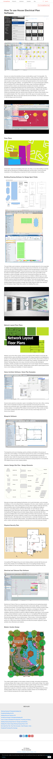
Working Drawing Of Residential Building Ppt (11, 711)
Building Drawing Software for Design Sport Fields (21, 177)
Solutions (21, 1)
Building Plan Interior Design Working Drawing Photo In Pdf (14, 723)
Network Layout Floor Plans (13, 325)
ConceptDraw (6, 1)
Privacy (31, 751)
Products (14, 1)
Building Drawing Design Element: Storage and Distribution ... (15, 721)
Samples (29, 1)
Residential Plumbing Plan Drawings (9, 728)
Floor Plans (8, 138)
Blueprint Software (10, 416)
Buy (35, 1)
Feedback (24, 751)
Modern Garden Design (11, 627)
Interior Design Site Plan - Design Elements (18, 465)
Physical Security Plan (11, 525)
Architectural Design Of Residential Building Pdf (11, 717)
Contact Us (19, 751)
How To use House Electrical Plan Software (22, 11)
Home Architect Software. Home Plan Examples (19, 372)
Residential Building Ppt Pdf (7, 713)
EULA (28, 751)
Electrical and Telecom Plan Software (16, 570)
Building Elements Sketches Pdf (8, 715)
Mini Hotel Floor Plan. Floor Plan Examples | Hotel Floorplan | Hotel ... (16, 726)
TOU (35, 751)
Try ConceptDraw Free (43, 5)
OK (49, 757)
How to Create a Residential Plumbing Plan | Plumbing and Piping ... (16, 719)
